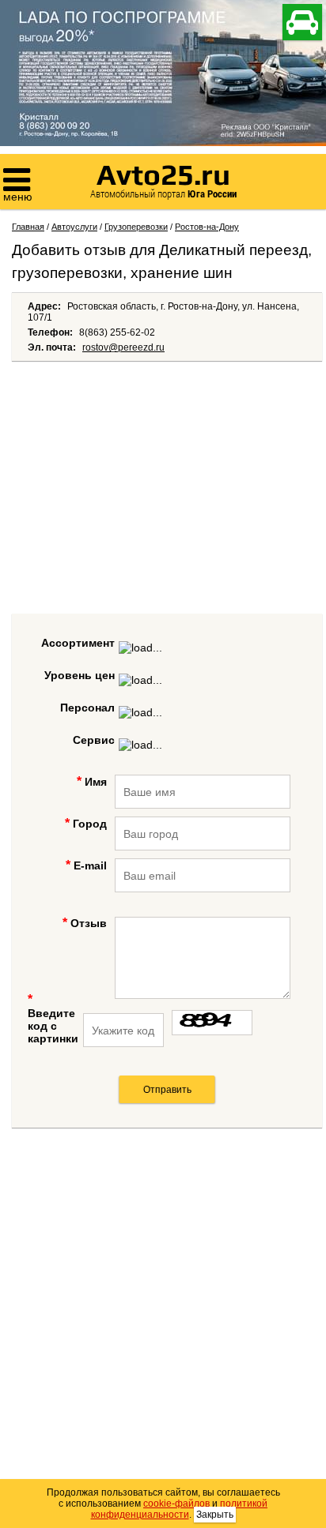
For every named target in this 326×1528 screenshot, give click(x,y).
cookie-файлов (176, 1503)
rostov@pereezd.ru (123, 347)
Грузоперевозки (136, 226)
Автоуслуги (74, 226)
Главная (28, 226)
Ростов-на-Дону (207, 226)
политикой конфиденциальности (179, 1509)
